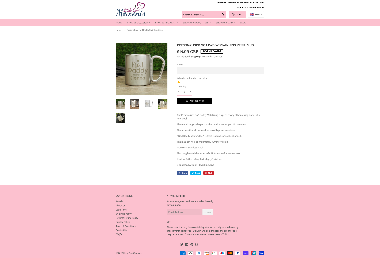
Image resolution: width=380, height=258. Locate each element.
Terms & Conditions (126, 226)
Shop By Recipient (165, 22)
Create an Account (255, 7)
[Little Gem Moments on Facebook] (186, 244)
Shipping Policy (124, 213)
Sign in (240, 7)
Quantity (181, 86)
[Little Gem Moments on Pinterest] (191, 244)
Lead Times (122, 209)
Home (119, 22)
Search (119, 201)
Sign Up (207, 212)
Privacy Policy (123, 222)
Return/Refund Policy (127, 217)
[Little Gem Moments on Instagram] (196, 244)
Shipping (195, 56)
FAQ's (119, 234)
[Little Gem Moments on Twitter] (181, 244)
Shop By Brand (224, 22)
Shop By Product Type (196, 22)
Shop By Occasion (137, 22)
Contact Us (121, 230)
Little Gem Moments (132, 253)
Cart (239, 14)
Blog (243, 22)
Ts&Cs (225, 234)
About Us (120, 205)
